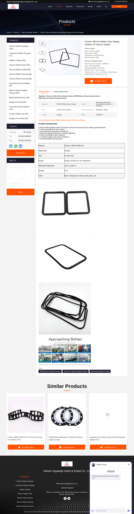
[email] (20, 146)
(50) (18, 92)
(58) (18, 118)
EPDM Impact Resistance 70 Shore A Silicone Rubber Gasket (25, 438)
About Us (69, 6)
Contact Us (80, 6)
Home (50, 6)
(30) (19, 97)
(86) (20, 74)
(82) (20, 79)
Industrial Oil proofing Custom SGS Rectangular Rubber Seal (66, 438)
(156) (19, 108)
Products (59, 6)
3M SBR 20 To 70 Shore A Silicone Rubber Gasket (106, 438)
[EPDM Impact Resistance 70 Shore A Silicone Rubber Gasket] (26, 414)
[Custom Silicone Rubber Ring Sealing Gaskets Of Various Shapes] (64, 57)
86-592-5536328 (121, 1)
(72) (20, 54)
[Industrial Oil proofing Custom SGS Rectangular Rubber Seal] (67, 414)
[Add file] (92, 510)
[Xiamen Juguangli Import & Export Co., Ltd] (13, 6)
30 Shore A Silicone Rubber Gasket (75, 371)
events (90, 6)
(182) (18, 47)
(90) (17, 102)
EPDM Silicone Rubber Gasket (50, 371)
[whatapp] (16, 146)
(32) (18, 114)
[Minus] (129, 464)
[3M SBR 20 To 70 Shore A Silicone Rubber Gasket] (108, 414)
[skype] (11, 146)
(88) (19, 69)
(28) (19, 84)
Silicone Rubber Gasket (29, 32)
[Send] (128, 510)
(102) (17, 60)
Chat (119, 6)
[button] (10, 419)
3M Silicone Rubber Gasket (100, 371)
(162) (19, 65)
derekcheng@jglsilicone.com (100, 1)
